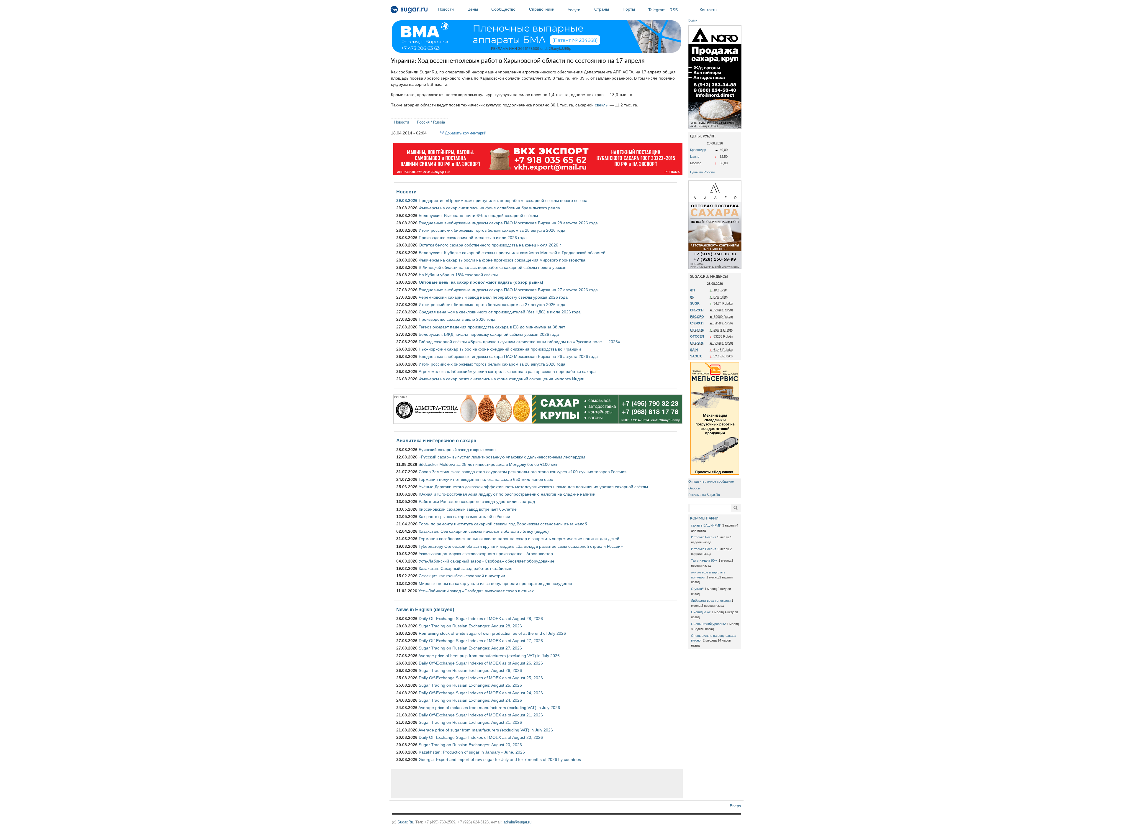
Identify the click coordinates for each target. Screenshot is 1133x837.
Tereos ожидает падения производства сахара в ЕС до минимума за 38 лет (492, 327)
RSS (673, 9)
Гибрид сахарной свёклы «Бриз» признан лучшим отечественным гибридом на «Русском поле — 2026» (519, 341)
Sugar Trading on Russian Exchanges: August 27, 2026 (470, 648)
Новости (446, 9)
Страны (601, 9)
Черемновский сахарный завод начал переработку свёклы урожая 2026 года (493, 297)
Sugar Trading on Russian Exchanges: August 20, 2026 (470, 744)
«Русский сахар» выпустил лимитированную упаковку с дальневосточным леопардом (502, 457)
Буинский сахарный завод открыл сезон (457, 449)
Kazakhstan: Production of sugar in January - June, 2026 (472, 752)
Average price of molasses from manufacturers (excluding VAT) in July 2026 (489, 707)
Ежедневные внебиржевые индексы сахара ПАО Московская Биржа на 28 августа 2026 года (508, 223)
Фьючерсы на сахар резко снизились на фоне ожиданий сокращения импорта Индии (501, 378)
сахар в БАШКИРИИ (706, 525)
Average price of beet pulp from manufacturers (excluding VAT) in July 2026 (489, 655)
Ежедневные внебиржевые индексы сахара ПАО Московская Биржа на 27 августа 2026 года (508, 289)
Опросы (694, 488)
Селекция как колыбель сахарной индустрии (462, 575)
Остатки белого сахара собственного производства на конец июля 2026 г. (490, 245)
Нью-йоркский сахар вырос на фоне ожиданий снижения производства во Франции (500, 349)
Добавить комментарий (465, 133)
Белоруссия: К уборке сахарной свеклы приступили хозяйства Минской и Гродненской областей (512, 252)
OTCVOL (697, 343)
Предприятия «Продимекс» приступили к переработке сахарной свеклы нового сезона (503, 200)
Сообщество (503, 9)
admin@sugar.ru (517, 822)
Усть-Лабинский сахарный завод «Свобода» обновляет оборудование (486, 561)
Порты (629, 9)
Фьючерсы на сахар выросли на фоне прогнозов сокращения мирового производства (502, 260)
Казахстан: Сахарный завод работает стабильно (466, 568)
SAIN (694, 349)
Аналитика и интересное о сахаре (436, 440)
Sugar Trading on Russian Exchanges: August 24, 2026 (470, 700)
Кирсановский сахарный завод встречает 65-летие (468, 509)
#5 (692, 297)
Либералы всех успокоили (711, 600)
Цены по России (702, 172)
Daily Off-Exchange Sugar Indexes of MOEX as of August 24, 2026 (481, 692)
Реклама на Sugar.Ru (704, 494)
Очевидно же (701, 612)
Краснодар (698, 150)
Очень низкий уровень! (708, 624)
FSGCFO (697, 316)
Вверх (735, 805)
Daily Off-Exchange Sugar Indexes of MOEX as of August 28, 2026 (481, 618)
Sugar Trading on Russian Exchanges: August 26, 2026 (470, 670)
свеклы (601, 105)
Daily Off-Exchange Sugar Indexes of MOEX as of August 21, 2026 (481, 715)
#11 (692, 290)
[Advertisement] (537, 783)
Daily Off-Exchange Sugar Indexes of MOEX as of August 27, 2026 (481, 640)
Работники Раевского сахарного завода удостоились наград (477, 501)
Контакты (708, 9)
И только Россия (703, 537)
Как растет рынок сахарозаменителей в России (464, 516)
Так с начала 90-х (704, 560)
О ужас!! (697, 589)
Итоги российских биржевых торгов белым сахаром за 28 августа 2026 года (492, 230)
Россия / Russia (431, 122)
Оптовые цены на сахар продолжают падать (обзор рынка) (481, 282)
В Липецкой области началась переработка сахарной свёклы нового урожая (492, 267)
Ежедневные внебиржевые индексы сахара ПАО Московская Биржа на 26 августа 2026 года (508, 356)
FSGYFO (697, 310)
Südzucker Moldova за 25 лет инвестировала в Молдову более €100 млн (488, 464)
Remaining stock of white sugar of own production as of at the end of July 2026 (492, 633)
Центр (694, 156)
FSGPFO (697, 323)
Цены (472, 9)
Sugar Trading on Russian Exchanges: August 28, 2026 (470, 626)
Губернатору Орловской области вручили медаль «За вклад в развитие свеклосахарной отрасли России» (521, 546)
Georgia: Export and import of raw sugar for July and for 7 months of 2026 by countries (500, 759)
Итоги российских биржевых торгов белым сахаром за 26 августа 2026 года (492, 364)
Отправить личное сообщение (711, 481)
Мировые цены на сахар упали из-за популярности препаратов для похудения (495, 583)
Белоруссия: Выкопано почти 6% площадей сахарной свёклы (478, 215)
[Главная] (409, 10)
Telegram (657, 9)
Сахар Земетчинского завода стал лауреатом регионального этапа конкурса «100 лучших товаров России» (523, 471)
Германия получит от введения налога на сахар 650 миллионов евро (486, 479)
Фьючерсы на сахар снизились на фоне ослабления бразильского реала (489, 207)
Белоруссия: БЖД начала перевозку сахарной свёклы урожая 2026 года (489, 334)
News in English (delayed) (425, 609)
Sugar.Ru (405, 822)
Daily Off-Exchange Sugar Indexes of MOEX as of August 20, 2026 (481, 737)
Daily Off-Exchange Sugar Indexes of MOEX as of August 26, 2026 (481, 663)
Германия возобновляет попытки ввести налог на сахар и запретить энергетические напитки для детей (519, 538)
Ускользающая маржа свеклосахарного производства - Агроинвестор (486, 553)
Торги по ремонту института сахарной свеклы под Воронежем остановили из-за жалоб (503, 524)
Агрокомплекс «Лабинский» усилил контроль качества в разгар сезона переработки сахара (507, 371)
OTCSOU (697, 330)
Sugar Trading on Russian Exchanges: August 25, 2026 (470, 685)
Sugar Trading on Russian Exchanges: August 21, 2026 (470, 722)
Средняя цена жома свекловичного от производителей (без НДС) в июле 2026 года (500, 312)
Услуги (574, 9)
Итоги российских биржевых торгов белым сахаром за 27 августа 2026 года (492, 304)
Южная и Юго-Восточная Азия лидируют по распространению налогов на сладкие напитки (507, 494)
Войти (692, 20)
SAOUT (696, 356)
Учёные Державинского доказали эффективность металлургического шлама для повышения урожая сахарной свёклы (533, 486)
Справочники (541, 9)
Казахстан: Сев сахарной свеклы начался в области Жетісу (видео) (484, 531)
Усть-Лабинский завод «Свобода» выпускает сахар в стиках (476, 590)
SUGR (695, 303)
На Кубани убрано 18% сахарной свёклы (458, 274)
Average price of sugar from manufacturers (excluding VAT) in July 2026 (485, 730)
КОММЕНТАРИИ (704, 518)
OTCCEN (697, 336)
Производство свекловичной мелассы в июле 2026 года (473, 237)
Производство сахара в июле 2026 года (457, 319)
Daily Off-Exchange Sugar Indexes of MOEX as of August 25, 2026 (481, 677)
